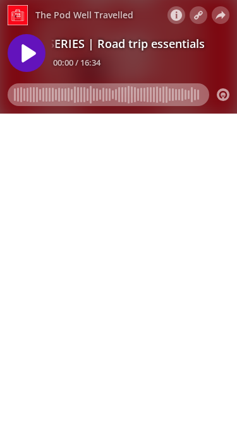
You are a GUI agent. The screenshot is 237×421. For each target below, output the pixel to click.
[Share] (220, 15)
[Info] (176, 15)
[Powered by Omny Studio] (223, 94)
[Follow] (198, 15)
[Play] (27, 53)
